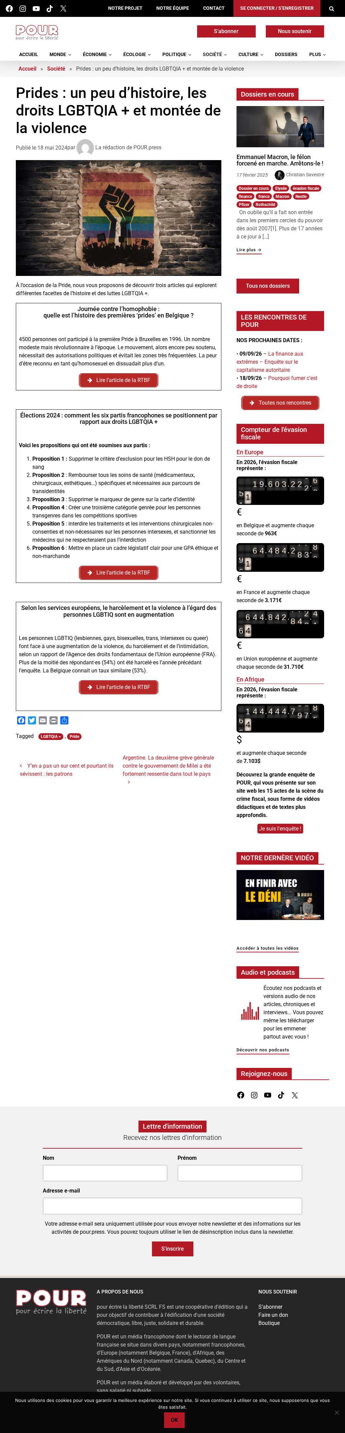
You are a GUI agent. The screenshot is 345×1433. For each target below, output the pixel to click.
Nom (48, 1158)
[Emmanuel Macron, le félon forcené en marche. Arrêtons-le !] (280, 126)
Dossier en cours (254, 188)
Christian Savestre (305, 174)
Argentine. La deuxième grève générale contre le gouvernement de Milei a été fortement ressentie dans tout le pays (168, 765)
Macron (282, 196)
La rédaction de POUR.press (128, 147)
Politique (174, 54)
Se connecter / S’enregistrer (277, 8)
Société (212, 54)
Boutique (269, 1323)
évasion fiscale (306, 188)
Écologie (134, 54)
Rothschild (265, 204)
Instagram (23, 8)
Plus (315, 54)
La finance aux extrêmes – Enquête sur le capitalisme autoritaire (270, 362)
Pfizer (244, 204)
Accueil (28, 54)
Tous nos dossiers (268, 286)
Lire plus (249, 250)
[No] (336, 1412)
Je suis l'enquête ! (280, 828)
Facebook (9, 8)
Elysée (281, 188)
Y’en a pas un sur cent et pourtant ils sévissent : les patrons (67, 770)
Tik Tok (49, 8)
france (264, 196)
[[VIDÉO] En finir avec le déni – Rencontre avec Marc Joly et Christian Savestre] (280, 897)
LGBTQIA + (51, 736)
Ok (174, 1420)
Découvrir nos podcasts (263, 1050)
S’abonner (226, 31)
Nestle (301, 196)
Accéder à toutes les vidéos (268, 948)
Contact (214, 8)
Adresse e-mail (61, 1190)
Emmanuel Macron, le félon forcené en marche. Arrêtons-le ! (280, 160)
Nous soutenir (295, 31)
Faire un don (273, 1315)
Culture (248, 54)
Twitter (63, 8)
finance (245, 196)
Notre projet (125, 8)
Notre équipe (172, 8)
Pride (74, 736)
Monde (58, 54)
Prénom (187, 1158)
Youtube (36, 8)
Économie (95, 54)
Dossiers (286, 54)
